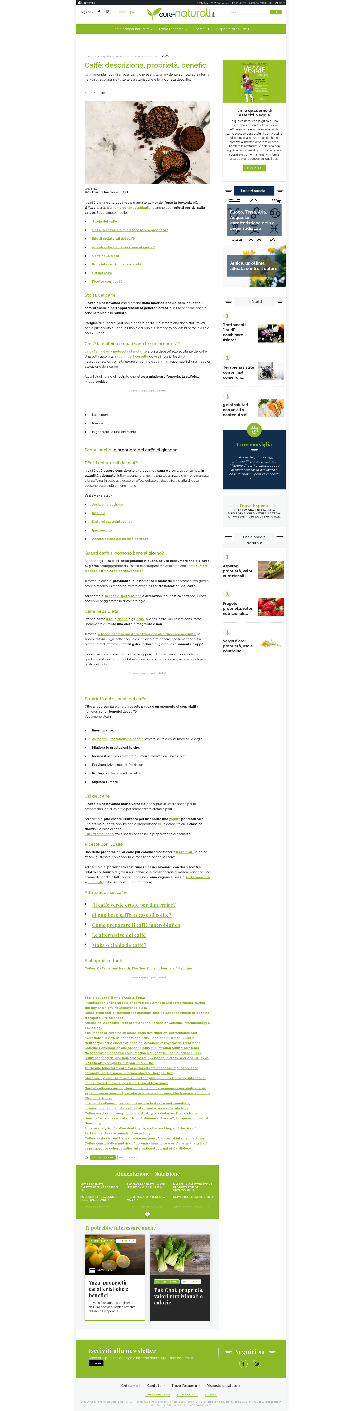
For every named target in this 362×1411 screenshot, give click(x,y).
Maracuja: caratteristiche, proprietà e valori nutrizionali (193, 1187)
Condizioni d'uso (157, 1394)
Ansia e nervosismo (107, 504)
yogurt (174, 819)
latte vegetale (198, 877)
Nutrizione (127, 1157)
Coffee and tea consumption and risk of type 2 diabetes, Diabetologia (141, 1113)
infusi (140, 619)
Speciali (200, 29)
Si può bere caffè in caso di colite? (132, 915)
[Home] (181, 14)
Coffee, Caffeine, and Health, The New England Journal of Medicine (138, 968)
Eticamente (239, 3)
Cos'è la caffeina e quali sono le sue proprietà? (130, 230)
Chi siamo (129, 1386)
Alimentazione (103, 1157)
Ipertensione (102, 530)
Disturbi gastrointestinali (112, 522)
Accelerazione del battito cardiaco (120, 539)
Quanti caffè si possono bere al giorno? (123, 247)
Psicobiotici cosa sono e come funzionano (98, 1198)
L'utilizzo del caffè (99, 834)
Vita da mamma (220, 3)
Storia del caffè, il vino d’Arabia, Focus (115, 998)
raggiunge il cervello (131, 356)
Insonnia (98, 513)
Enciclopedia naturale (130, 29)
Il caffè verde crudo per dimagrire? (134, 905)
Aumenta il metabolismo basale (118, 739)
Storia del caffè (104, 221)
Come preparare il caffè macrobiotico (136, 925)
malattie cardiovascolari (124, 571)
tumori (201, 566)
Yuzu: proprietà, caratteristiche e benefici (99, 1186)
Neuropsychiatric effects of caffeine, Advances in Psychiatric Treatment (142, 1043)
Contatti (154, 1386)
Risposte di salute (231, 29)
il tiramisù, (185, 852)
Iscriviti (123, 12)
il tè (109, 619)
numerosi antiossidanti (130, 208)
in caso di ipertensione (123, 596)
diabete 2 (92, 571)
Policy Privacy (187, 1394)
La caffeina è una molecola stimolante (116, 351)
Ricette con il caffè (107, 281)
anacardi (95, 882)
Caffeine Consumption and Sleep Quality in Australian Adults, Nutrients (142, 1048)
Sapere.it (280, 3)
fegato (117, 773)
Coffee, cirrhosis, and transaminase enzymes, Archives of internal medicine (144, 1138)
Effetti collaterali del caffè (113, 239)
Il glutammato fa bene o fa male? (146, 1198)
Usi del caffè (102, 273)
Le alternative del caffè (119, 935)
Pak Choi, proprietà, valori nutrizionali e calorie (146, 1186)
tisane (122, 619)
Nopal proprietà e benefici (192, 1197)
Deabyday (202, 3)
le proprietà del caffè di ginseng (145, 449)
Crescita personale (260, 3)
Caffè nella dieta (105, 256)
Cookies (211, 1394)
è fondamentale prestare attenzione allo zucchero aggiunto (147, 634)
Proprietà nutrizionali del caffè (116, 264)
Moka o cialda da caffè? (119, 945)
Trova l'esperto (171, 29)
